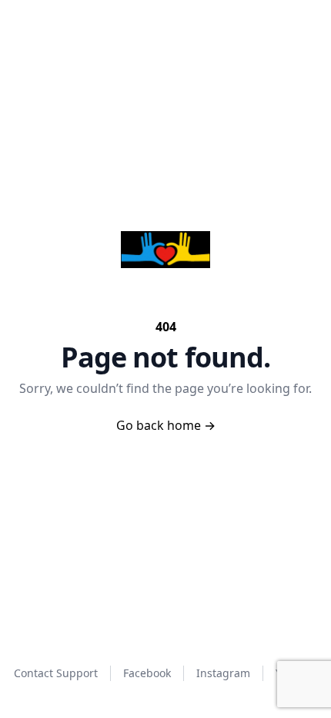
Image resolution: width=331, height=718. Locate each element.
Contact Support (56, 673)
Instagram (223, 673)
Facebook (147, 673)
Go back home (166, 425)
